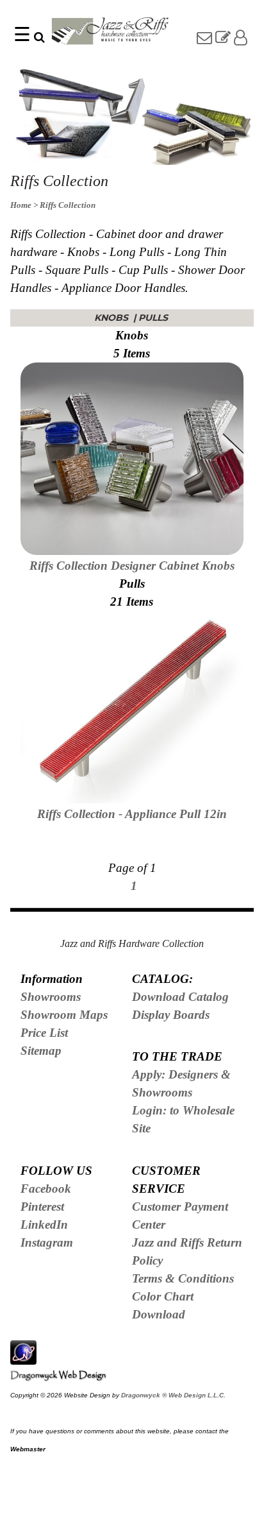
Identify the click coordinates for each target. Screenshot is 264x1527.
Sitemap (41, 1050)
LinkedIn (44, 1224)
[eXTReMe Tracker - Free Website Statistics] (23, 1357)
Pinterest (42, 1206)
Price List (44, 1032)
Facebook (46, 1188)
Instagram (47, 1242)
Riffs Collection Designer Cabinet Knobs (132, 565)
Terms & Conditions (183, 1278)
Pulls (154, 317)
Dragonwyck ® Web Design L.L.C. (173, 1395)
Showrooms (51, 996)
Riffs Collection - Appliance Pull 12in (132, 814)
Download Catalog (180, 996)
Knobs (112, 317)
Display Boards (171, 1014)
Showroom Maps (64, 1014)
